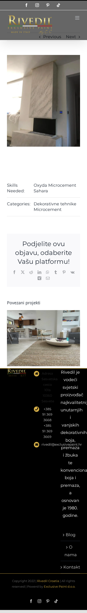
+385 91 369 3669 (47, 431)
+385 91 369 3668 (47, 414)
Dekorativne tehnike (55, 204)
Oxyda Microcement (55, 185)
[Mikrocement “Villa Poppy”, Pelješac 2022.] (43, 338)
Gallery (49, 323)
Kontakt (70, 567)
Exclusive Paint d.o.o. (59, 586)
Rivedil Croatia (48, 581)
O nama (70, 551)
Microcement (47, 209)
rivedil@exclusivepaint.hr (47, 444)
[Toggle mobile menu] (77, 17)
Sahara (41, 190)
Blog (70, 534)
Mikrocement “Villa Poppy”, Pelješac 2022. (37, 323)
